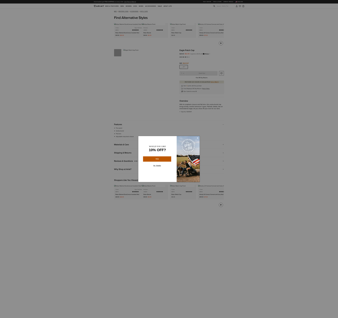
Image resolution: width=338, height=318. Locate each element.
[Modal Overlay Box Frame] (169, 159)
